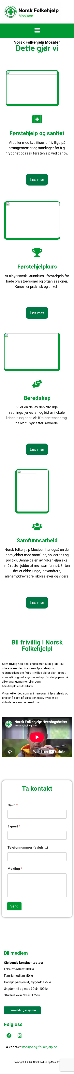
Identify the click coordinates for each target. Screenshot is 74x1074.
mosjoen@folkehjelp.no (39, 1047)
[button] (37, 30)
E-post (13, 826)
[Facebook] (9, 1036)
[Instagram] (20, 1036)
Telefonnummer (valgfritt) (27, 847)
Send (14, 906)
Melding (14, 869)
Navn (12, 805)
